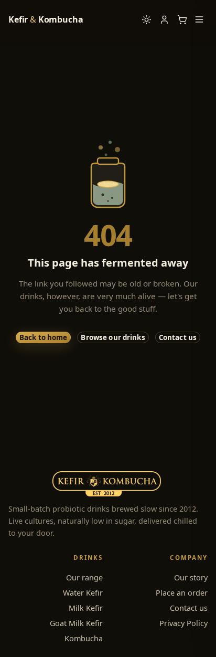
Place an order (182, 593)
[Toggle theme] (146, 19)
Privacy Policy (183, 623)
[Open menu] (199, 19)
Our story (191, 577)
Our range (84, 577)
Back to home (43, 337)
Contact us (178, 337)
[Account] (164, 19)
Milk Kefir (86, 608)
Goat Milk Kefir (76, 623)
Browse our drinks (113, 337)
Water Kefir (83, 593)
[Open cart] (182, 19)
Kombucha (83, 638)
